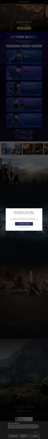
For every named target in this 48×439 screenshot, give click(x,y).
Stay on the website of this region (24, 227)
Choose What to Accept (23, 436)
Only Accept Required (13, 436)
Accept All (35, 436)
